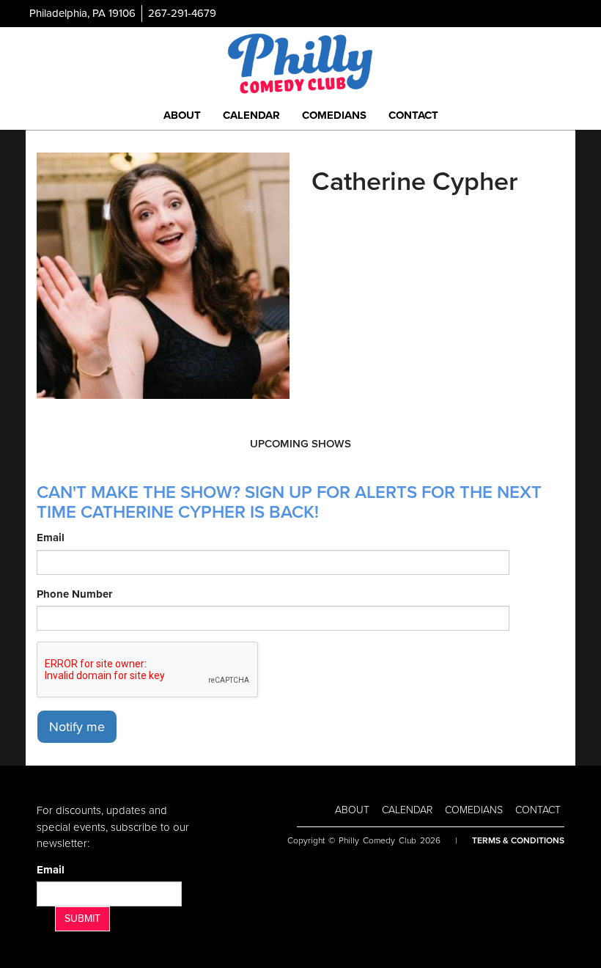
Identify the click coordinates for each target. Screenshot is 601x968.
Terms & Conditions (518, 840)
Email (50, 537)
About (182, 115)
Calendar (251, 115)
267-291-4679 (182, 13)
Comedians (334, 115)
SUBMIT (82, 918)
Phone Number (74, 594)
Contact (413, 115)
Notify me (77, 727)
